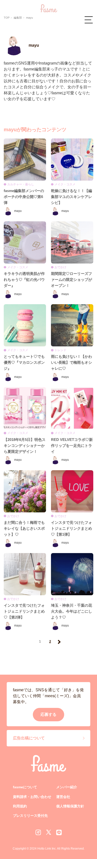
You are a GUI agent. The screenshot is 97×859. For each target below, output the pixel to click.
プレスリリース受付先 (30, 816)
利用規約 (20, 806)
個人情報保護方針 (70, 806)
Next (59, 642)
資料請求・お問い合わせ (32, 797)
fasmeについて (25, 787)
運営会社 (63, 797)
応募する (48, 714)
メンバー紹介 (66, 787)
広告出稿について (29, 738)
